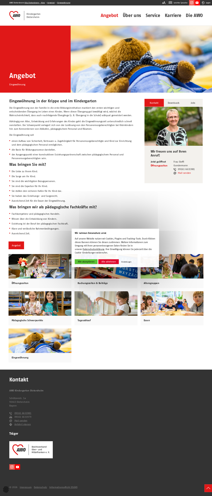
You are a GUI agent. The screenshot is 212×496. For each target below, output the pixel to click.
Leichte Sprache (180, 3)
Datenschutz (40, 487)
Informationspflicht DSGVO (63, 487)
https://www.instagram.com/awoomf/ (191, 2)
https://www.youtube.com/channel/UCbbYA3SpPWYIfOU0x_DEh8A (197, 2)
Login (208, 3)
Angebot (109, 15)
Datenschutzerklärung (93, 249)
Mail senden (184, 172)
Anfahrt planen (22, 424)
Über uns (132, 15)
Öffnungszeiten (159, 165)
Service (153, 15)
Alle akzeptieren (86, 261)
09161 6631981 (22, 413)
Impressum (26, 487)
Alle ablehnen (108, 261)
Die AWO (194, 15)
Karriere (173, 15)
